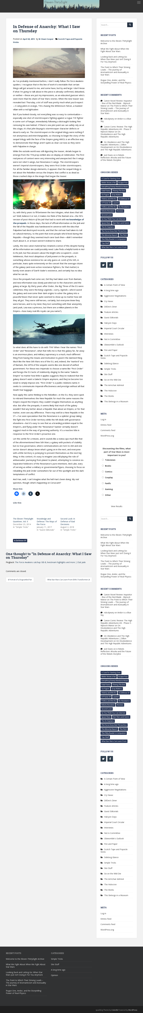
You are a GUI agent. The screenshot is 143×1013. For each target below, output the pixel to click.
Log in (103, 419)
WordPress (132, 1010)
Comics (108, 471)
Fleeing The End (119, 190)
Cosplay (109, 477)
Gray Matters (117, 195)
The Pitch (123, 235)
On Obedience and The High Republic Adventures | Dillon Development (115, 144)
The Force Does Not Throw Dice (114, 231)
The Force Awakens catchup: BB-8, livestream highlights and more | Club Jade (50, 562)
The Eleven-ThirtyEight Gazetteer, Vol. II (23, 520)
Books (108, 465)
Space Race (106, 223)
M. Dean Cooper (46, 39)
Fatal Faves (106, 190)
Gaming (109, 489)
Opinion (54, 975)
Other (108, 495)
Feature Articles (111, 312)
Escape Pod (122, 182)
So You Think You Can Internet (113, 219)
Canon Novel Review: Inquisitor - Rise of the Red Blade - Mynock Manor (116, 103)
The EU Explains (108, 227)
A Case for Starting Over (111, 178)
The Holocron (110, 390)
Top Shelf (105, 243)
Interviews (108, 333)
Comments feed (108, 430)
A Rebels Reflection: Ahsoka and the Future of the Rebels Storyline (116, 157)
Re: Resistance (124, 207)
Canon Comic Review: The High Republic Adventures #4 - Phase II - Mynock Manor (116, 129)
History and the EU (109, 199)
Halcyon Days (110, 323)
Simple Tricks (110, 369)
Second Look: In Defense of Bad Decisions (67, 521)
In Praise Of (106, 203)
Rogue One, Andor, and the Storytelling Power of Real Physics (116, 81)
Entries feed (106, 425)
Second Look (107, 215)
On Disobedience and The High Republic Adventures (113, 134)
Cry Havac (108, 301)
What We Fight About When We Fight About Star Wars (115, 50)
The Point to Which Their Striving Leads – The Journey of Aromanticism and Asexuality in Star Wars (115, 71)
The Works (109, 396)
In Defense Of (20, 540)
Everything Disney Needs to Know (115, 186)
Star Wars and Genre (121, 223)
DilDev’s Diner (110, 306)
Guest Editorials (111, 317)
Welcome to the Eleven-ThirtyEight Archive (116, 42)
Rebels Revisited (108, 211)
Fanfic (108, 483)
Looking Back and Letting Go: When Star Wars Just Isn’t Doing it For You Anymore (116, 59)
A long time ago (111, 290)
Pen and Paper (110, 350)
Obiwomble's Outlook (114, 344)
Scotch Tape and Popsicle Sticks (114, 356)
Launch (116, 203)
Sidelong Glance (111, 363)
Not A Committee (112, 339)
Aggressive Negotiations (115, 295)
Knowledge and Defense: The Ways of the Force (47, 521)
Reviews (120, 211)
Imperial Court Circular (114, 328)
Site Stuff (108, 374)
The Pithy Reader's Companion (114, 239)
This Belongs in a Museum (116, 401)
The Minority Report (109, 235)
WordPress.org (107, 435)
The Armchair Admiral (114, 385)
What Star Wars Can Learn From (114, 247)
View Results (116, 506)
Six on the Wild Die (112, 379)
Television (110, 460)
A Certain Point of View (114, 285)
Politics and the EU (109, 207)
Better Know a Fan (109, 182)
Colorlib (115, 1010)
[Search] (130, 24)
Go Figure (105, 195)
